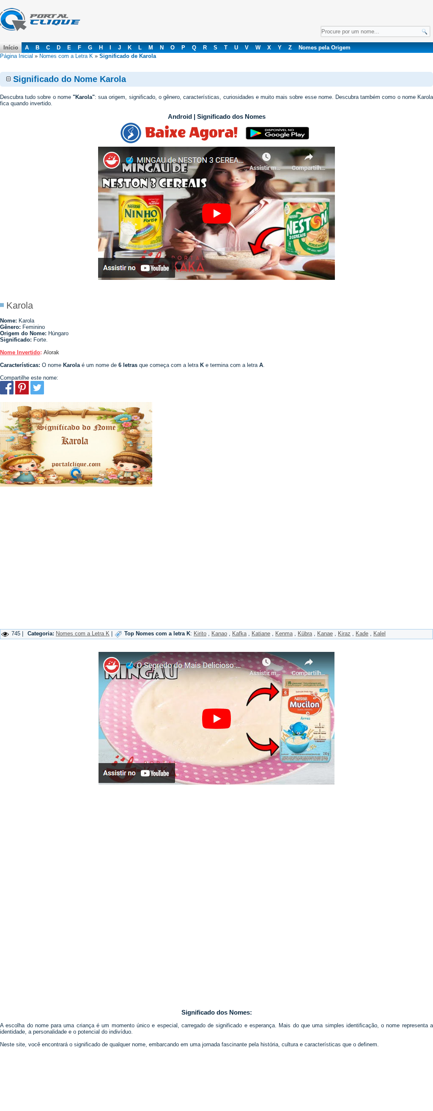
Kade (362, 633)
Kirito (200, 633)
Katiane (261, 633)
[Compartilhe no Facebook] (7, 392)
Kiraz (344, 633)
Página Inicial (16, 56)
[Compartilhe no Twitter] (37, 392)
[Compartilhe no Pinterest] (22, 392)
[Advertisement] (216, 565)
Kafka (239, 633)
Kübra (305, 633)
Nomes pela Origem (325, 47)
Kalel (379, 633)
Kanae (325, 633)
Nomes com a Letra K (66, 56)
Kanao (219, 633)
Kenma (284, 633)
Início (10, 47)
